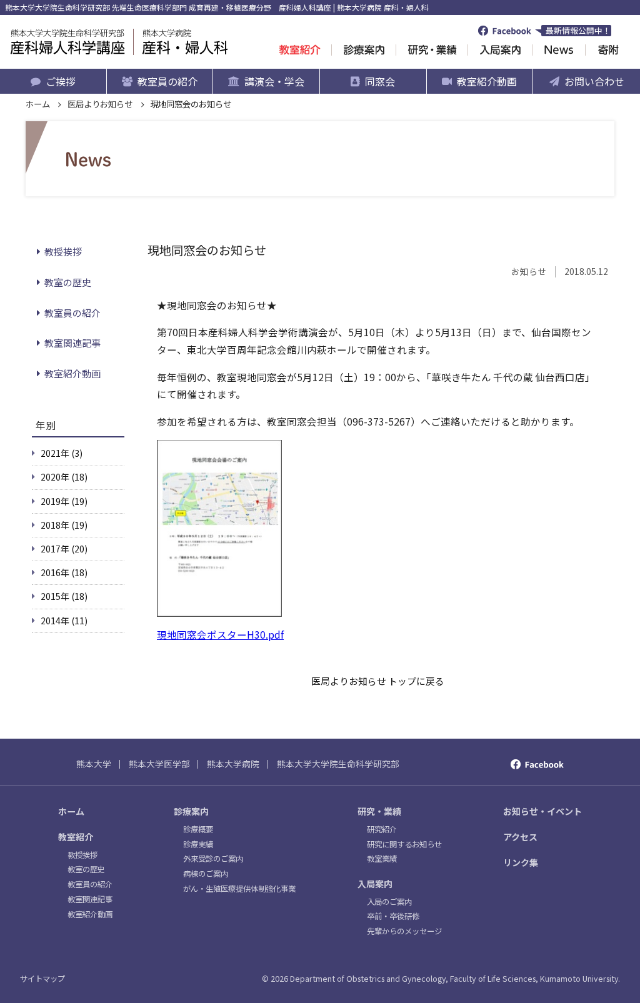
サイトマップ (42, 978)
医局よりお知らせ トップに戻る (377, 680)
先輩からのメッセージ (404, 931)
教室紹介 (75, 837)
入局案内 (375, 883)
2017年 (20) (64, 548)
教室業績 (382, 858)
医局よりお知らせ (100, 103)
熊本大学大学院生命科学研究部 (338, 763)
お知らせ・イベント (542, 811)
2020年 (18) (64, 477)
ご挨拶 (61, 81)
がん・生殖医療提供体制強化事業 (239, 888)
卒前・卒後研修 (393, 916)
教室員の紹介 (168, 81)
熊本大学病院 (233, 763)
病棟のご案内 (205, 873)
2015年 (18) (64, 596)
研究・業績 (379, 811)
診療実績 (198, 844)
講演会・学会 (274, 81)
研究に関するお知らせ (404, 844)
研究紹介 (382, 829)
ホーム (38, 103)
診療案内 (191, 811)
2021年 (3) (61, 453)
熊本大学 (93, 763)
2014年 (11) (64, 620)
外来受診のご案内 (213, 858)
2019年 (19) (64, 501)
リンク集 (520, 862)
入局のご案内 (389, 901)
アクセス (520, 837)
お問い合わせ (594, 81)
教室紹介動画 (487, 81)
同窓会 (380, 81)
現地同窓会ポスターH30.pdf (220, 634)
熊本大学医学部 (159, 763)
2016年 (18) (64, 572)
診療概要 (198, 829)
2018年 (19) (64, 525)
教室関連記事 (72, 342)
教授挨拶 (63, 251)
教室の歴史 (67, 282)
